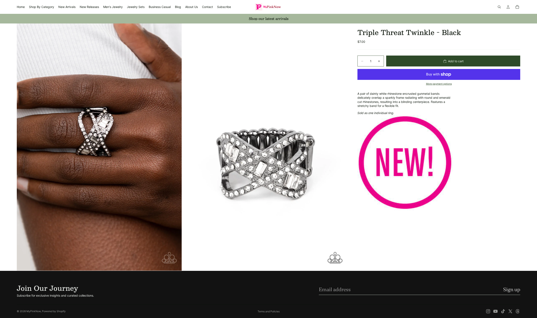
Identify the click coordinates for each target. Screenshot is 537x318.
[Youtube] (495, 311)
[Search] (499, 7)
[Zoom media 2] (264, 147)
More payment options (439, 84)
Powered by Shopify (54, 311)
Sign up (511, 289)
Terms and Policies (269, 311)
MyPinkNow (33, 311)
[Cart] (517, 7)
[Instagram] (488, 311)
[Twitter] (510, 311)
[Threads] (517, 311)
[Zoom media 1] (99, 147)
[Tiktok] (503, 311)
